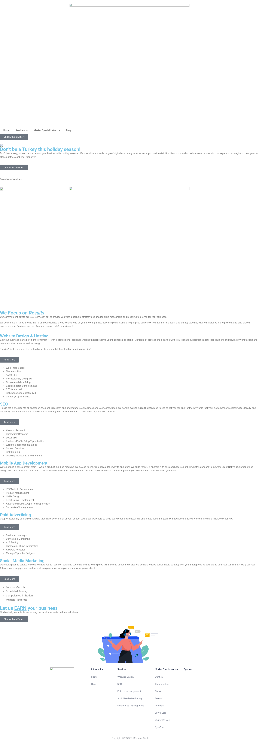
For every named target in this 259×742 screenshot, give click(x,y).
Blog (68, 130)
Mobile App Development (130, 705)
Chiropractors (162, 684)
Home (6, 130)
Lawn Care (160, 712)
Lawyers (159, 705)
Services (20, 130)
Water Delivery (162, 719)
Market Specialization (45, 130)
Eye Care (159, 727)
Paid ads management (129, 691)
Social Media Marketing (129, 698)
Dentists (159, 676)
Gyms (158, 691)
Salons (158, 698)
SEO (119, 684)
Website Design (125, 676)
